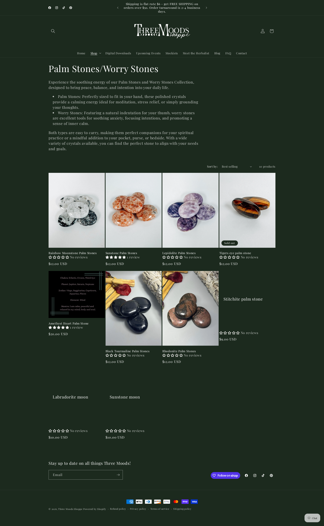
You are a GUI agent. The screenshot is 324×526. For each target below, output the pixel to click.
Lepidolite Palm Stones (179, 253)
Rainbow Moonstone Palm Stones (73, 253)
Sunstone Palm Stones (121, 253)
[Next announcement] (206, 8)
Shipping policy (182, 508)
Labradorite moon (70, 396)
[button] (53, 31)
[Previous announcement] (118, 8)
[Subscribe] (118, 475)
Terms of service (159, 508)
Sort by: (212, 166)
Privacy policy (138, 508)
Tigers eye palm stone (235, 253)
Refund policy (118, 508)
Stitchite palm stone (243, 298)
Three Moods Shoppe (70, 508)
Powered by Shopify (94, 508)
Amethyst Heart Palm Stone (69, 323)
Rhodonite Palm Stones (179, 351)
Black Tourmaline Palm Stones (128, 351)
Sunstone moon (125, 396)
